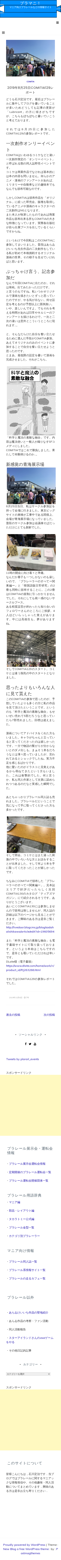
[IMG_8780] (31, 648)
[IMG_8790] (31, 834)
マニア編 (14, 1202)
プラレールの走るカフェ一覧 (27, 1278)
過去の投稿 (13, 1015)
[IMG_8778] (31, 485)
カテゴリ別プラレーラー (24, 1236)
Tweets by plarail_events (22, 1059)
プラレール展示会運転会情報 (27, 1163)
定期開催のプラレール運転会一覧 (30, 1172)
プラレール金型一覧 (21, 1227)
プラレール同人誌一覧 (23, 1261)
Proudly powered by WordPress (24, 1545)
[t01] (31, 400)
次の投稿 (49, 1015)
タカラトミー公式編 (21, 1219)
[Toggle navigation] (3, 32)
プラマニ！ (30, 3)
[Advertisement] (30, 1105)
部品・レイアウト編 (21, 1210)
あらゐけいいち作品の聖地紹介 (28, 1312)
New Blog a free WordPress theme (26, 1549)
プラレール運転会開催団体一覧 (28, 1180)
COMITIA (30, 81)
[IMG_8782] (31, 552)
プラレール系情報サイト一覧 (27, 1270)
